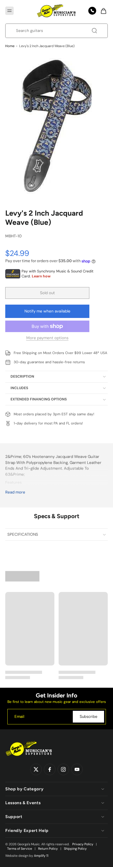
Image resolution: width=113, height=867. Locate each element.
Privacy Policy (82, 844)
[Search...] (94, 30)
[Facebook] (49, 769)
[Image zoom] (56, 126)
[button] (9, 11)
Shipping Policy (75, 849)
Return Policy (48, 849)
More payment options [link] (47, 338)
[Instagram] (63, 769)
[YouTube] (77, 769)
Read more (15, 492)
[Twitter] (36, 769)
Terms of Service (19, 849)
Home (9, 46)
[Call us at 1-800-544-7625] (92, 11)
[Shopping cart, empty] (102, 10)
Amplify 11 (41, 856)
